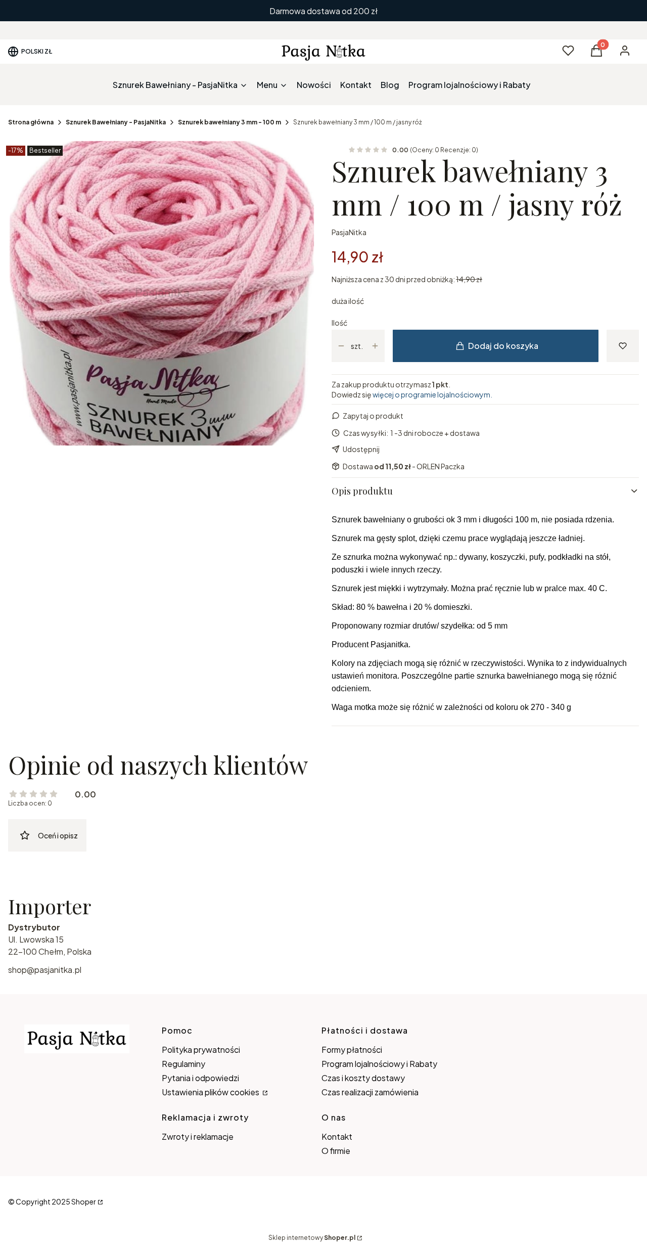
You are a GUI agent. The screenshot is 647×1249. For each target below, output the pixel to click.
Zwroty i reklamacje (198, 1136)
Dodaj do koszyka (503, 345)
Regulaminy (183, 1063)
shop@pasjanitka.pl (44, 969)
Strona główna (31, 122)
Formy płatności (351, 1049)
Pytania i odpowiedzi (200, 1078)
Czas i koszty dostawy (363, 1078)
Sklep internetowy (311, 1237)
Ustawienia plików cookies (211, 1092)
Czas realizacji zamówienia (370, 1092)
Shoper (83, 1201)
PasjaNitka (349, 232)
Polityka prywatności (201, 1049)
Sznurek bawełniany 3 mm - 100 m (229, 122)
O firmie (335, 1150)
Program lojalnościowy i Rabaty (379, 1063)
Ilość (339, 322)
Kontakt (336, 1136)
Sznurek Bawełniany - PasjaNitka (116, 122)
